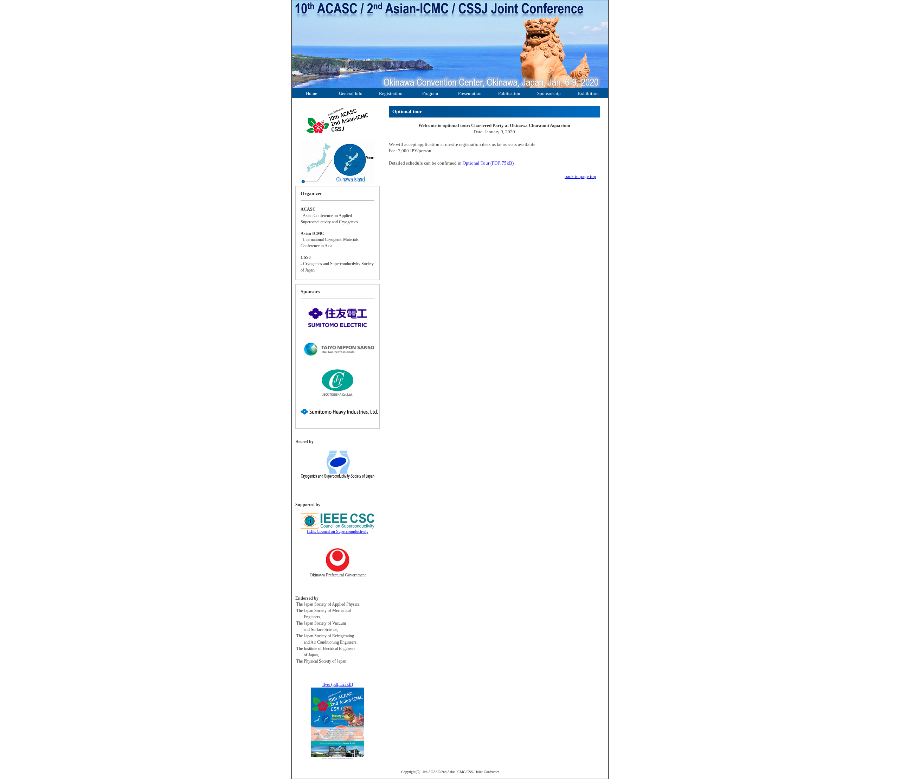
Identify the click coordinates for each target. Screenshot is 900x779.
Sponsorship (549, 93)
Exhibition (588, 93)
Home (311, 93)
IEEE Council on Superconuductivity (337, 531)
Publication (509, 93)
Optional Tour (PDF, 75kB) (488, 163)
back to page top (580, 176)
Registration (391, 93)
